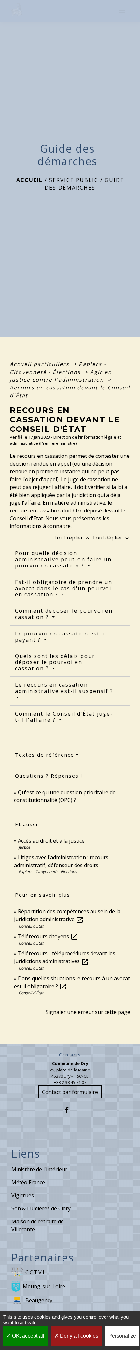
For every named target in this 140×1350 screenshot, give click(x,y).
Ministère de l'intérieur (39, 1169)
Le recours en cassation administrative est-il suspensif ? (64, 687)
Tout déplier (111, 537)
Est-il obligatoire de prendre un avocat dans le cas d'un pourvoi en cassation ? (63, 588)
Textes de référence (44, 754)
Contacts (70, 1054)
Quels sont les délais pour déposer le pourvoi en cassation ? (55, 662)
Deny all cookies (78, 1336)
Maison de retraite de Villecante (37, 1225)
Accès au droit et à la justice (51, 840)
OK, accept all (27, 1336)
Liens (25, 1154)
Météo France (28, 1182)
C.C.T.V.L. (36, 1272)
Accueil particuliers (40, 364)
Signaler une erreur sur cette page (88, 1012)
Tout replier (72, 537)
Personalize (122, 1336)
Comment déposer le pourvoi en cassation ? (64, 613)
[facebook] (70, 1110)
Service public (73, 180)
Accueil (29, 180)
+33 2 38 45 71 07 (70, 1082)
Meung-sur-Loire (44, 1286)
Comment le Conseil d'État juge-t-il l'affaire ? (64, 716)
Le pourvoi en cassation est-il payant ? (60, 636)
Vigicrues (22, 1195)
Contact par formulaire (70, 1092)
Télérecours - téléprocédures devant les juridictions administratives (64, 957)
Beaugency (38, 1300)
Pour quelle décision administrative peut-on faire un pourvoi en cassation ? (63, 559)
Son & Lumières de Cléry (41, 1208)
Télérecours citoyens (48, 936)
